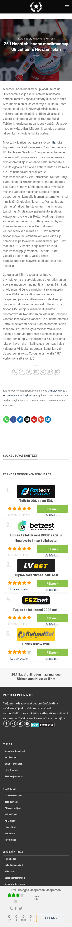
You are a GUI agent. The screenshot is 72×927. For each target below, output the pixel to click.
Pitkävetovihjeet (43, 38)
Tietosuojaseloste (13, 776)
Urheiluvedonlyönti (14, 864)
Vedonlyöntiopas (13, 851)
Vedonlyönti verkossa (15, 884)
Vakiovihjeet (11, 814)
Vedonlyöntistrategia (15, 877)
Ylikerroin (9, 871)
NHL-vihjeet (10, 820)
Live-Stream (11, 770)
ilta (53, 142)
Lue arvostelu (19, 589)
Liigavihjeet (10, 827)
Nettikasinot (11, 757)
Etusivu (7, 744)
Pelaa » (51, 918)
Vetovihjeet (10, 833)
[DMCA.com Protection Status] (43, 724)
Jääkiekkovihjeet (13, 795)
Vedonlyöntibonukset (15, 751)
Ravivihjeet (10, 839)
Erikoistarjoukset (13, 763)
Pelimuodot (10, 858)
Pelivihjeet (24, 38)
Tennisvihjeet (11, 801)
